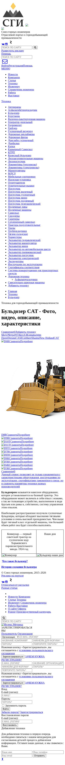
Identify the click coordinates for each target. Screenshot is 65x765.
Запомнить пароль (15, 705)
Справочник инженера (21, 89)
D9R (6, 438)
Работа (12, 92)
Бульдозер (13, 297)
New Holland (47, 338)
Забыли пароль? (10, 712)
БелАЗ (23, 335)
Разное (12, 611)
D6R (6, 341)
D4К (6, 465)
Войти (6, 709)
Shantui (36, 338)
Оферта (22, 608)
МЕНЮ (5, 68)
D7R (6, 451)
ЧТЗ (17, 335)
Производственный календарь (33, 611)
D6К (6, 458)
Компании (14, 77)
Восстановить (10, 725)
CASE (19, 338)
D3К (6, 468)
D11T (7, 444)
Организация (25, 633)
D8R (3, 434)
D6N (6, 455)
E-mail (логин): (9, 692)
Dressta (12, 338)
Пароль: (5, 698)
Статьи (12, 80)
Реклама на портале (12, 575)
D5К (6, 461)
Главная (12, 291)
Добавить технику (18, 285)
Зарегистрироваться (13, 656)
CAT (56, 338)
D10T (7, 441)
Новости (13, 74)
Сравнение (8, 331)
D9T (6, 448)
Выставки (13, 95)
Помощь (6, 53)
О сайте (12, 608)
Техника (13, 83)
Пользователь (9, 633)
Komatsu (31, 335)
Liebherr (27, 338)
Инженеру (14, 86)
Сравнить (14, 341)
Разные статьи (9, 587)
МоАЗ (4, 335)
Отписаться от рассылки (15, 584)
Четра (11, 335)
